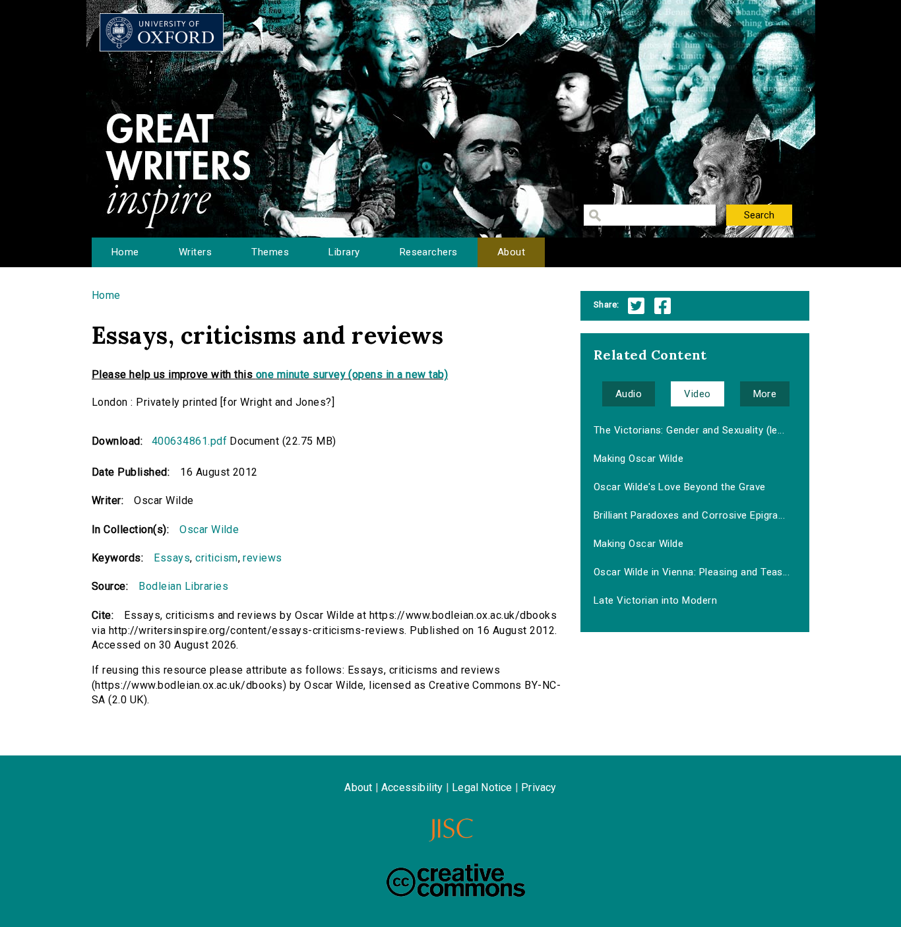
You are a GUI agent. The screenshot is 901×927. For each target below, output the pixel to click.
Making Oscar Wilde (639, 458)
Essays (172, 558)
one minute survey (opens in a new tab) (352, 374)
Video (697, 394)
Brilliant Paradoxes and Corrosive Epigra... (690, 515)
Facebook (662, 306)
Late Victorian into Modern (655, 600)
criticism (216, 558)
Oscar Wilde (209, 529)
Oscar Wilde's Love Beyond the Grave (680, 487)
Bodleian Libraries (183, 586)
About (511, 252)
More (765, 394)
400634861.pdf (189, 441)
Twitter (636, 306)
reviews (262, 558)
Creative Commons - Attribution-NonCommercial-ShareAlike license (456, 880)
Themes (270, 252)
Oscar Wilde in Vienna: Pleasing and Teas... (692, 572)
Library (343, 252)
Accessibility (412, 787)
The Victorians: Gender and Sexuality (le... (689, 430)
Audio (628, 394)
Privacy (538, 787)
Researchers (429, 252)
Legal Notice (482, 787)
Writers (195, 252)
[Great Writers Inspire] (162, 32)
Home (125, 252)
